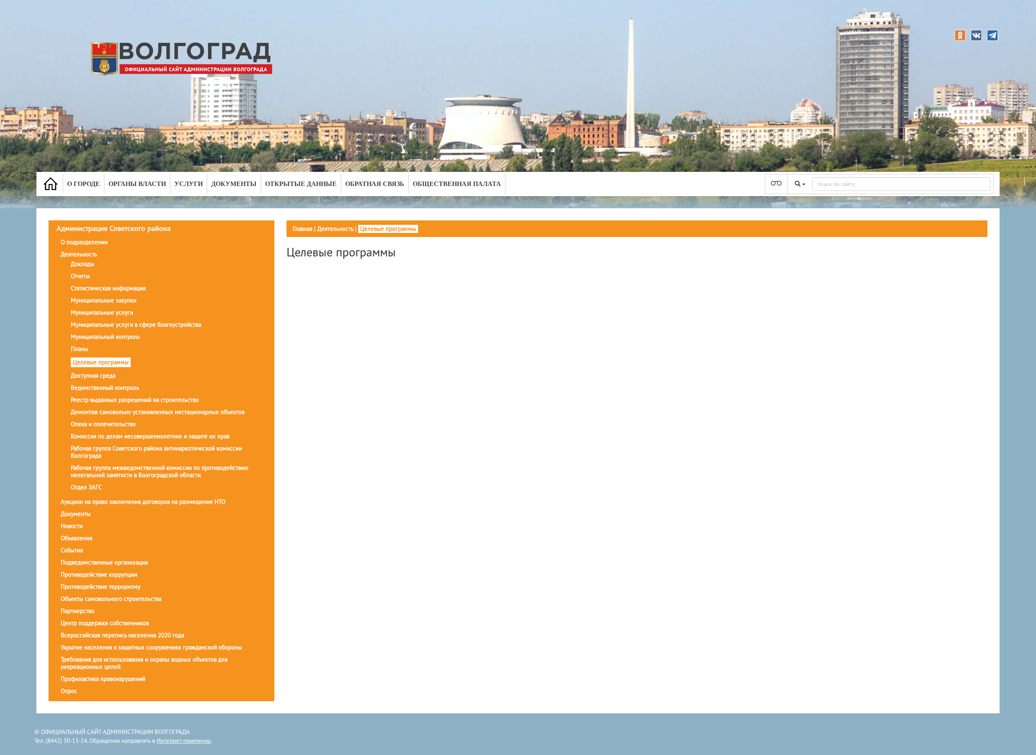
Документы (234, 183)
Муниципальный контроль (105, 336)
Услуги (188, 183)
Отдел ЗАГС (86, 487)
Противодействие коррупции (99, 574)
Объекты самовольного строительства (111, 599)
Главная (302, 229)
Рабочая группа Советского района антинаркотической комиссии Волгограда (156, 451)
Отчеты (80, 276)
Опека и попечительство (103, 424)
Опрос (69, 691)
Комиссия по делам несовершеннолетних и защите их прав (150, 436)
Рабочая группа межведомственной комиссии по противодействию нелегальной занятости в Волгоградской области (159, 471)
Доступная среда (93, 375)
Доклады (82, 264)
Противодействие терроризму (100, 586)
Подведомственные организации (104, 562)
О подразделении (84, 242)
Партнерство (77, 611)
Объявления (76, 538)
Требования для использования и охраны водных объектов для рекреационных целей (144, 663)
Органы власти (137, 183)
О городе (83, 183)
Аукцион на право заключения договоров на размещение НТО (143, 501)
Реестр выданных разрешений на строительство (135, 400)
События (72, 550)
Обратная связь (374, 183)
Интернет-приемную (184, 740)
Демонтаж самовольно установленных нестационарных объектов (157, 412)
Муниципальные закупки (103, 300)
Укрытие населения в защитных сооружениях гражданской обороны (151, 647)
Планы (79, 349)
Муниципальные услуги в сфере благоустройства (136, 324)
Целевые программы (101, 362)
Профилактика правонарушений (103, 679)
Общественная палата (457, 183)
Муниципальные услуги (102, 312)
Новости (72, 526)
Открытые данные (301, 183)
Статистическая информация (108, 288)
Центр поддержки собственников (105, 623)
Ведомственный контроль (105, 387)
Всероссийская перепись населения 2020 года (122, 635)
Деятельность (79, 254)
